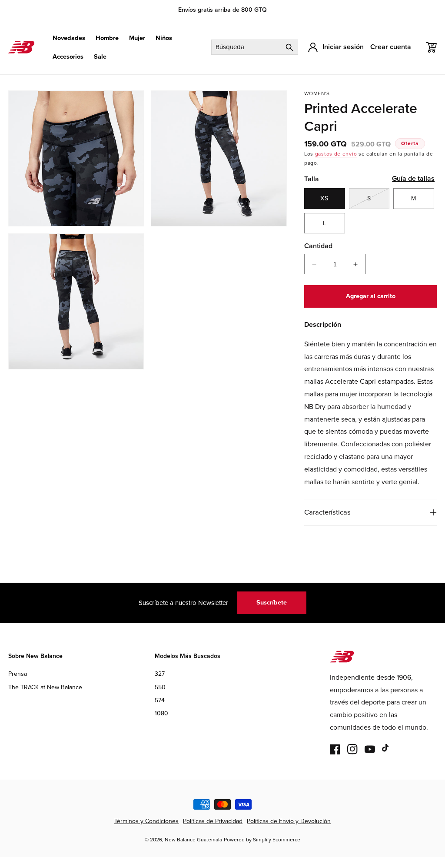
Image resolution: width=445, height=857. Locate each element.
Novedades (69, 38)
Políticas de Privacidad (212, 821)
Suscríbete (271, 602)
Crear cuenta (390, 47)
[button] (68, 38)
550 (160, 687)
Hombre (107, 38)
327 (160, 673)
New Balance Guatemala (193, 840)
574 (160, 700)
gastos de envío (336, 154)
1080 (161, 713)
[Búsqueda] (289, 47)
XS (324, 198)
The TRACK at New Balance (45, 687)
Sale (100, 57)
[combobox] (254, 47)
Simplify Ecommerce (276, 840)
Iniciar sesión (343, 47)
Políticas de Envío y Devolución (289, 821)
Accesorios (68, 57)
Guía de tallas (413, 178)
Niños (164, 38)
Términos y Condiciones (146, 821)
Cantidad (318, 246)
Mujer (137, 38)
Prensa (17, 673)
